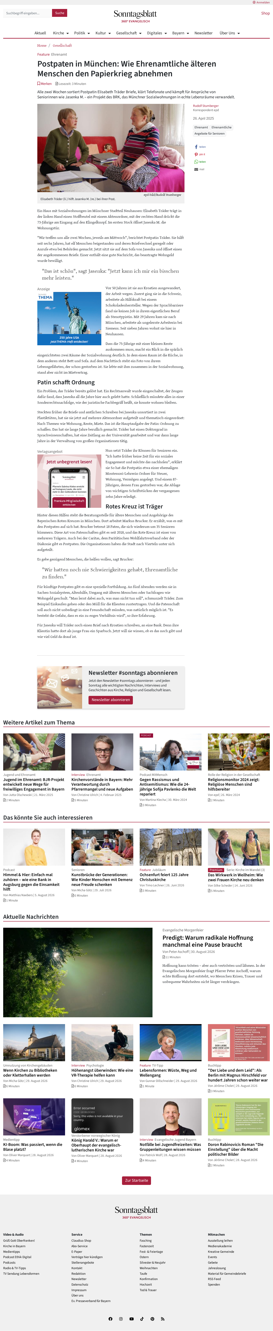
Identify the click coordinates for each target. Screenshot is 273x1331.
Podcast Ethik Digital (17, 1257)
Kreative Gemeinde (221, 1252)
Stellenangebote (82, 1262)
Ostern (144, 1257)
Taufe (143, 1273)
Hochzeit (146, 1284)
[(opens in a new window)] (110, 1320)
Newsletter (204, 33)
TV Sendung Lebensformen (21, 1273)
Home (41, 45)
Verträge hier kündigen (87, 1257)
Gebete (213, 1262)
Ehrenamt (201, 127)
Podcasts (9, 1262)
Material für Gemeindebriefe (227, 1273)
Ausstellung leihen (220, 1240)
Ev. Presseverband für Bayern (90, 1301)
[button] (44, 83)
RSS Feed (214, 1279)
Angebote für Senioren (210, 133)
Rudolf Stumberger (206, 105)
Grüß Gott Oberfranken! (19, 1240)
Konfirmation (149, 1279)
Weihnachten (149, 1268)
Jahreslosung (217, 1268)
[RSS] (162, 1320)
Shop (265, 13)
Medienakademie (220, 1246)
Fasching (146, 1240)
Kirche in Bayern (14, 1246)
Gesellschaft (126, 33)
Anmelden (263, 2)
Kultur (101, 33)
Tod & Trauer (148, 1290)
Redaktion (78, 1273)
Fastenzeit (147, 1246)
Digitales (154, 33)
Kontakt (76, 1268)
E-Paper (76, 1252)
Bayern (178, 33)
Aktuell (40, 33)
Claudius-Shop (81, 1240)
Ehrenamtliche (222, 127)
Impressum (79, 1290)
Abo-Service (79, 1246)
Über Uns (227, 33)
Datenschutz (79, 1284)
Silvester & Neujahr (153, 1262)
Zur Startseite (136, 1180)
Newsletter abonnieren (111, 700)
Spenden (214, 1284)
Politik (79, 33)
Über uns (77, 1295)
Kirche (58, 33)
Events (212, 1257)
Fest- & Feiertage (151, 1252)
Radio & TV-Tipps (14, 1268)
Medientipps (11, 1252)
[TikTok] (142, 1320)
